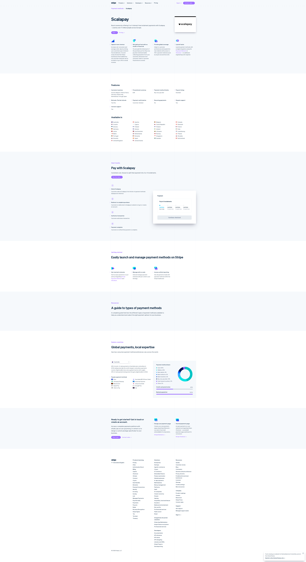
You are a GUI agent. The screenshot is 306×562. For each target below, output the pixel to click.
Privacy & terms (180, 474)
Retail (155, 514)
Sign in (178, 3)
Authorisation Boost (138, 467)
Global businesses (159, 478)
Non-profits (157, 507)
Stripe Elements (159, 434)
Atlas (134, 465)
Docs (114, 32)
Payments (135, 503)
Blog (177, 467)
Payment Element (181, 51)
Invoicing (135, 491)
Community (179, 469)
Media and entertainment (161, 505)
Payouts (135, 505)
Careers (178, 495)
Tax (134, 514)
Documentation (158, 533)
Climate (135, 476)
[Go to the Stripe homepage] (113, 460)
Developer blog (158, 546)
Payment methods (117, 8)
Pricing (156, 3)
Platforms (157, 487)
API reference (158, 535)
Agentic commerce (159, 467)
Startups (156, 465)
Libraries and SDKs (159, 542)
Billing (134, 469)
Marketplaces (158, 482)
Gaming (156, 498)
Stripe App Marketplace (160, 522)
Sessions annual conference (183, 471)
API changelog (158, 539)
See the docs (116, 177)
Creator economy (159, 494)
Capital (135, 471)
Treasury (135, 518)
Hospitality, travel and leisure (162, 500)
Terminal (135, 516)
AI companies (158, 491)
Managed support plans (182, 510)
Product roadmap (180, 493)
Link (134, 496)
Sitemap (178, 482)
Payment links (136, 500)
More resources (180, 487)
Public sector (158, 511)
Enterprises (157, 462)
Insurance (157, 503)
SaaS (155, 489)
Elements (135, 485)
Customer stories (181, 465)
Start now (115, 437)
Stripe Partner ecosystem (161, 524)
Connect (135, 478)
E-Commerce (158, 471)
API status (157, 537)
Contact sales (188, 3)
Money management (160, 485)
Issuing (135, 494)
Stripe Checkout (180, 436)
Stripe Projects (158, 544)
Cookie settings (180, 484)
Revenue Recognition (139, 509)
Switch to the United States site (274, 558)
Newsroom (179, 497)
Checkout (178, 53)
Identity (135, 489)
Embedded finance (159, 474)
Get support (179, 508)
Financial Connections (139, 487)
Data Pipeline (136, 482)
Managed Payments (138, 498)
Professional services (160, 509)
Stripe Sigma (136, 511)
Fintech (156, 496)
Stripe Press (179, 500)
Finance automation (159, 476)
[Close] (303, 554)
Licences (178, 480)
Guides (178, 462)
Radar (134, 507)
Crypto (135, 480)
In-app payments (159, 480)
